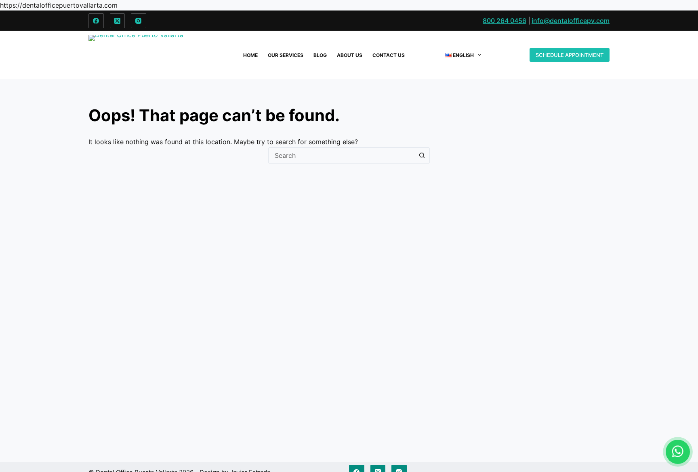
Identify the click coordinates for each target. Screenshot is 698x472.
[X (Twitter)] (117, 21)
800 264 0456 (504, 21)
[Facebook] (96, 21)
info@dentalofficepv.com (571, 21)
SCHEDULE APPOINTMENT (569, 55)
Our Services (285, 55)
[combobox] (341, 155)
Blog (320, 55)
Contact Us (388, 55)
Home (250, 55)
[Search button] (421, 155)
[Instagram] (138, 21)
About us (349, 55)
